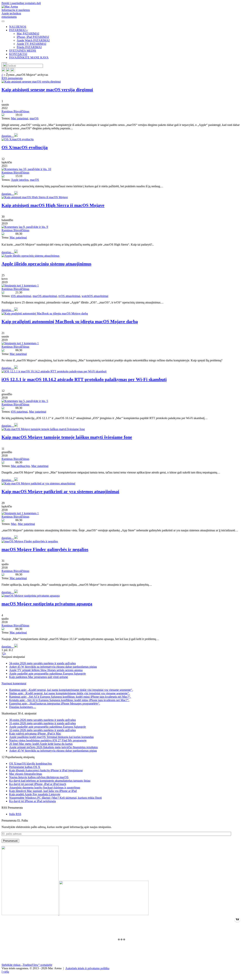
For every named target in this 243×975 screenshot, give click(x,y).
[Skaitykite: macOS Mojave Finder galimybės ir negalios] (30, 541)
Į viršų (5, 971)
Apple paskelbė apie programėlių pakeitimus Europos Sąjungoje (47, 673)
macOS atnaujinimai (45, 296)
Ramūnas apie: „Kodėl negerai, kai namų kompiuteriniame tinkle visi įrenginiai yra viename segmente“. (71, 689)
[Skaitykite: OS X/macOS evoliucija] (18, 139)
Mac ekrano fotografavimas (25, 773)
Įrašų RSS (15, 814)
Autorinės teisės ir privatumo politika (87, 968)
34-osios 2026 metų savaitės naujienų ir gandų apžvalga (42, 663)
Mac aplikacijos (20, 466)
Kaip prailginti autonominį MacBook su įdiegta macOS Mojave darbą (70, 321)
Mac (13, 523)
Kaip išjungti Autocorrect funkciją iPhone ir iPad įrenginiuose (46, 770)
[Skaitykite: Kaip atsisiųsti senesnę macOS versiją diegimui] (31, 81)
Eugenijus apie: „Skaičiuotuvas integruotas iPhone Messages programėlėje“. (54, 703)
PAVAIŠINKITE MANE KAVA (29, 57)
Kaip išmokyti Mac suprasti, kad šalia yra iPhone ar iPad (43, 790)
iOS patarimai (19, 411)
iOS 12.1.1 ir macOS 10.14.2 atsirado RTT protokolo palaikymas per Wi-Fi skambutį (84, 379)
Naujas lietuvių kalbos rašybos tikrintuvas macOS (39, 777)
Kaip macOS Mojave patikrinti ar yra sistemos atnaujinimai (60, 491)
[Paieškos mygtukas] (4, 65)
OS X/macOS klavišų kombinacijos (30, 763)
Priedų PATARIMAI (29, 47)
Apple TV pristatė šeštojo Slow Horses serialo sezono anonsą (46, 670)
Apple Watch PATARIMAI (33, 40)
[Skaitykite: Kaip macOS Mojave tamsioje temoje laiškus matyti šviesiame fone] (43, 429)
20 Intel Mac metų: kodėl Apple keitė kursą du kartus (41, 743)
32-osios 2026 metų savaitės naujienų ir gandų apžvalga (42, 730)
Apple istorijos (19, 179)
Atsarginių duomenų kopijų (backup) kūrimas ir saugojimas (44, 787)
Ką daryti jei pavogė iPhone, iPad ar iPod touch (37, 784)
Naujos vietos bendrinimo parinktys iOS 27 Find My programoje (48, 740)
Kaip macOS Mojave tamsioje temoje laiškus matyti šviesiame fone (67, 437)
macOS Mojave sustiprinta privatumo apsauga (47, 603)
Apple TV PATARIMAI (31, 43)
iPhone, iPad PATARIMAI (33, 37)
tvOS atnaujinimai (69, 296)
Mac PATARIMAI (28, 33)
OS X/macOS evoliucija (25, 147)
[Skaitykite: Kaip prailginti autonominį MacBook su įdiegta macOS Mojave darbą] (45, 313)
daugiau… (8, 135)
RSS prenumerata (12, 78)
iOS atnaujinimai (21, 296)
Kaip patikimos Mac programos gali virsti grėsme (38, 677)
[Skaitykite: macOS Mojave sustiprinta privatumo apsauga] (31, 595)
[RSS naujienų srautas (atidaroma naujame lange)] (4, 71)
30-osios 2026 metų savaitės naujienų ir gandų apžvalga (42, 719)
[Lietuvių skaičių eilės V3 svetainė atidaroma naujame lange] (121, 881)
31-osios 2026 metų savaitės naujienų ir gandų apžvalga (42, 723)
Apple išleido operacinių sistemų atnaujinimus (46, 263)
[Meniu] (3, 21)
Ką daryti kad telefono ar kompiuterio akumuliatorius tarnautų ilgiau (49, 780)
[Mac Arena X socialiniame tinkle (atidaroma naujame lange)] (13, 71)
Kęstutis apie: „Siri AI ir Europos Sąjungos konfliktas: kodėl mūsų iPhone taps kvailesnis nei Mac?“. (69, 700)
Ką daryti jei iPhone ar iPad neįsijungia (32, 801)
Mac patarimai (19, 118)
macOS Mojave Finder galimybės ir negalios (45, 549)
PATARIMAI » (18, 30)
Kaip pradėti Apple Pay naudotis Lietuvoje (34, 794)
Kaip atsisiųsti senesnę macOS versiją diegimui (47, 89)
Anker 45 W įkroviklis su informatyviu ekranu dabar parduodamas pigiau (53, 666)
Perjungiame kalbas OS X (24, 767)
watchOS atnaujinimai (95, 296)
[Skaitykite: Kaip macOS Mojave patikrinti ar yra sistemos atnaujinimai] (38, 483)
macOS (34, 118)
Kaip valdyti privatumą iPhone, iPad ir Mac (35, 733)
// (2, 74)
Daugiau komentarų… (22, 707)
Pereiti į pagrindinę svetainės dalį (21, 3)
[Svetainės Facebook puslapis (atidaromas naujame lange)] (8, 71)
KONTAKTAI (18, 54)
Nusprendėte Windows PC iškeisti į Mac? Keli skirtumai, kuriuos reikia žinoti (55, 797)
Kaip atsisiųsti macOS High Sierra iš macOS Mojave (53, 205)
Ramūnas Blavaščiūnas (15, 111)
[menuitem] (125, 26)
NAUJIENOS (17, 26)
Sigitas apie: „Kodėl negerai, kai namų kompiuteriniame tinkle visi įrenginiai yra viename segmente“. (69, 693)
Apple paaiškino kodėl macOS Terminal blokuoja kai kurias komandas (51, 737)
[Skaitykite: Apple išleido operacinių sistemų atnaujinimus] (30, 255)
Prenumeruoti (10, 840)
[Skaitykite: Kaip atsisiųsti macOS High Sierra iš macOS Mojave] (35, 197)
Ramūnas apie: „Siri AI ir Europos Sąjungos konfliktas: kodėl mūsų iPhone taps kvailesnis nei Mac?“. (70, 696)
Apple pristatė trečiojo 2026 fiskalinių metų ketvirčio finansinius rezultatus (53, 747)
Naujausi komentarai (14, 683)
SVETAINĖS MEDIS (22, 50)
